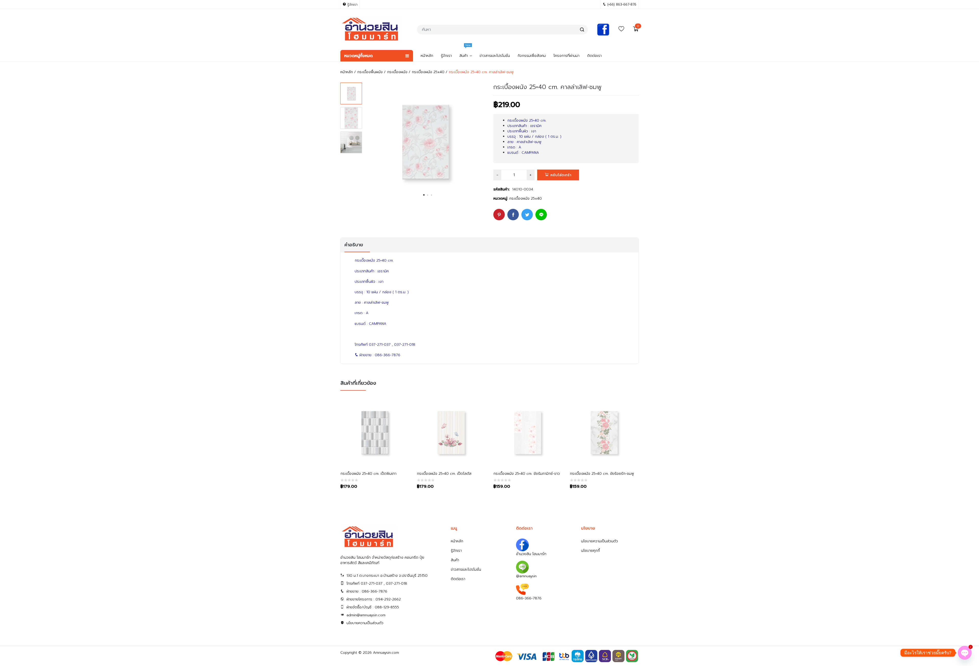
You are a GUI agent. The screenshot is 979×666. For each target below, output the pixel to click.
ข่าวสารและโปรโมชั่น (466, 569)
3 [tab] (431, 195)
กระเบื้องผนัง (397, 72)
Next (482, 143)
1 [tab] (424, 195)
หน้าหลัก (346, 72)
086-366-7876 (387, 355)
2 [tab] (427, 195)
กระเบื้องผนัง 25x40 (428, 72)
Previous (368, 143)
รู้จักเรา (456, 550)
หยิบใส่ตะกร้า (560, 175)
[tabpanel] (425, 142)
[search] (582, 29)
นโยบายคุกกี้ (590, 550)
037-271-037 (380, 344)
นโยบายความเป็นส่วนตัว (364, 623)
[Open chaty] (965, 653)
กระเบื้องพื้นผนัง (370, 72)
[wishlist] (621, 30)
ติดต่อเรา (458, 579)
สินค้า (455, 560)
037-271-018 (404, 344)
